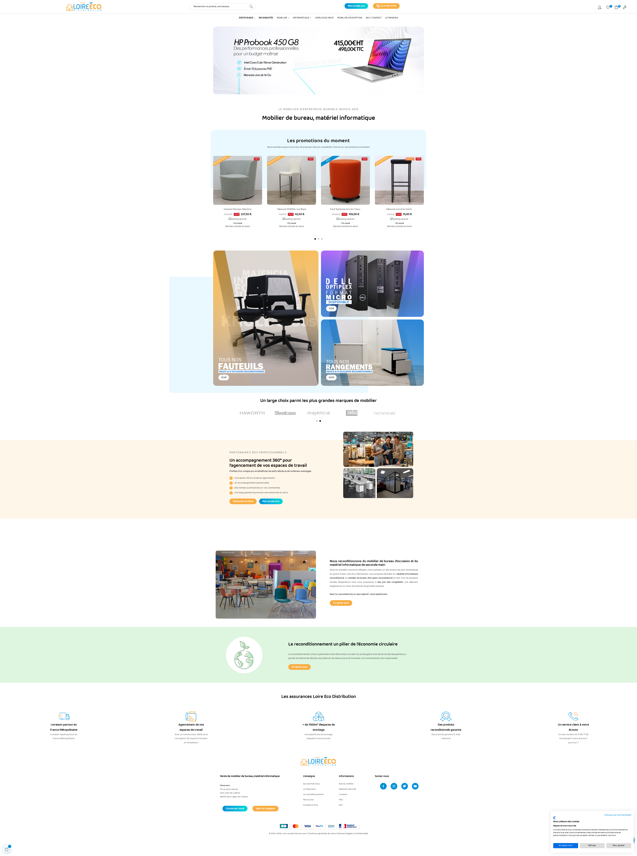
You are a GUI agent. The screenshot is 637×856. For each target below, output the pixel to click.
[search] (251, 6)
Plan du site (308, 799)
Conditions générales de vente (322, 833)
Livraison (343, 794)
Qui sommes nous (311, 783)
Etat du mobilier (346, 783)
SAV (341, 805)
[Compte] (600, 8)
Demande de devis (243, 501)
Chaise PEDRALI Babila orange (399, 160)
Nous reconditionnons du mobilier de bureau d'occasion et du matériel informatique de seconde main (374, 563)
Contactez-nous (235, 809)
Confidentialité (361, 833)
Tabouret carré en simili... (345, 209)
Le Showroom (309, 789)
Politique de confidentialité (617, 815)
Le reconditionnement (313, 794)
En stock (238, 223)
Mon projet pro (356, 6)
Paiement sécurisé (347, 789)
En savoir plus (341, 603)
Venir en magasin (265, 809)
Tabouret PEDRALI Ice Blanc (237, 209)
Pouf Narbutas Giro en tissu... (291, 209)
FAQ (341, 799)
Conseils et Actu (310, 805)
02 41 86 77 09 (388, 6)
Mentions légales (345, 833)
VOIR (223, 378)
